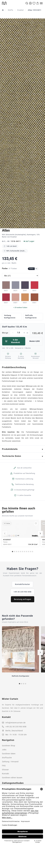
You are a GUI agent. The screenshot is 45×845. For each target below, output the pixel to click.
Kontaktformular (22, 584)
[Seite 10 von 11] (30, 551)
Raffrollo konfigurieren (31, 316)
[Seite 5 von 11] (20, 551)
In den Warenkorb (15, 341)
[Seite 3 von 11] (16, 551)
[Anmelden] (30, 3)
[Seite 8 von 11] (26, 551)
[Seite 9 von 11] (28, 551)
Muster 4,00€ (34, 341)
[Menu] (41, 3)
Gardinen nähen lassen (12, 778)
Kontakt (5, 774)
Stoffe (10, 10)
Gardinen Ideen (9, 754)
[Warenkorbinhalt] (37, 3)
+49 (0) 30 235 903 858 (16, 727)
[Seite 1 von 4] (19, 683)
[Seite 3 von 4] (23, 683)
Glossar (5, 770)
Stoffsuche (7, 758)
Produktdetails (10, 449)
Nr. (36, 268)
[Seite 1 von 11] (12, 551)
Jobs (4, 750)
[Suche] (26, 3)
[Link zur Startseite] (13, 3)
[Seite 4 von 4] (25, 683)
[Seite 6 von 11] (22, 551)
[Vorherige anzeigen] (5, 533)
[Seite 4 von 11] (18, 551)
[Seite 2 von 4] (21, 683)
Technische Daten (11, 456)
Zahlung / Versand (10, 762)
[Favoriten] (34, 3)
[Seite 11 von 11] (32, 551)
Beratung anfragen (22, 599)
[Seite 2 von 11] (14, 551)
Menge (22, 333)
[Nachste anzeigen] (40, 533)
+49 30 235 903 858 (22, 592)
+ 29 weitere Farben (20, 307)
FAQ (4, 766)
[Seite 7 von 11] (24, 551)
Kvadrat (20, 10)
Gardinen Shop (8, 746)
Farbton (31, 268)
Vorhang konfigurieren (9, 316)
